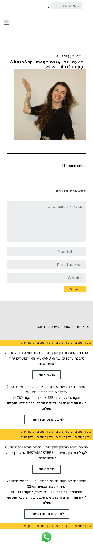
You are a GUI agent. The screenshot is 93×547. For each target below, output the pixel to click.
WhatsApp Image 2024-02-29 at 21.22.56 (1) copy (46, 64)
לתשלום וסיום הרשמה (46, 419)
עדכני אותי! (46, 374)
